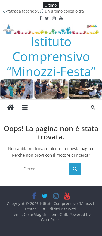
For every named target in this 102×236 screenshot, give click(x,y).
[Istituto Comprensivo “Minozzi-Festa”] (51, 82)
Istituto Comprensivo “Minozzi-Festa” (51, 56)
